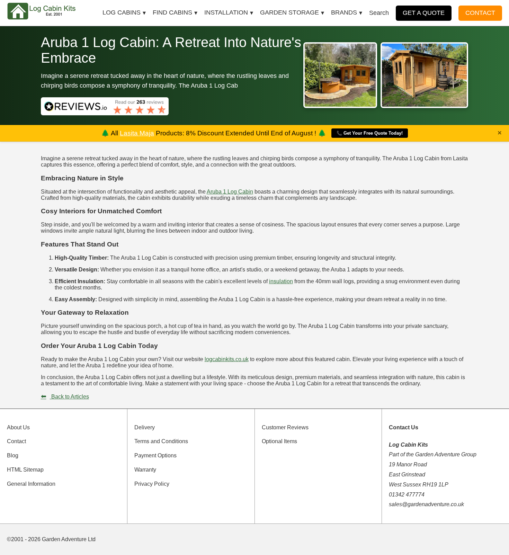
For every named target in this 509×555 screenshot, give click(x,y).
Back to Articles (65, 397)
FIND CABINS (172, 12)
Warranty (145, 470)
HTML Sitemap (25, 470)
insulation (281, 281)
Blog (12, 455)
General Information (31, 484)
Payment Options (155, 455)
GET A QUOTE (424, 12)
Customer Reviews (285, 427)
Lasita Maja (137, 133)
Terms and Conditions (161, 441)
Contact (16, 441)
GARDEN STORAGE (289, 12)
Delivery (144, 427)
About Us (18, 427)
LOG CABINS (121, 12)
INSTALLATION (226, 12)
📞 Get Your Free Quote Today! (370, 133)
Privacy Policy (151, 484)
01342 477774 (407, 495)
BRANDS (344, 12)
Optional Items (279, 441)
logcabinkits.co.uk (227, 359)
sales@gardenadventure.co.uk (426, 504)
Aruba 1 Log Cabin (230, 192)
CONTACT (480, 12)
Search (379, 12)
